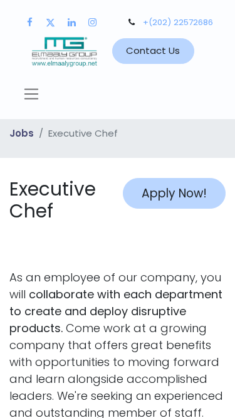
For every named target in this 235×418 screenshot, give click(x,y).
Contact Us (153, 50)
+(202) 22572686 (178, 22)
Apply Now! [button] (174, 193)
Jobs (21, 133)
